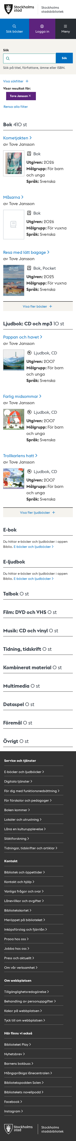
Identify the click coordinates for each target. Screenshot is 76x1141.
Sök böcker (14, 31)
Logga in (42, 31)
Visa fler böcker (35, 306)
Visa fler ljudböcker (35, 512)
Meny (65, 31)
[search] (34, 58)
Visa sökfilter (13, 81)
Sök (6, 50)
